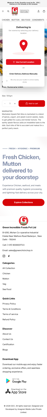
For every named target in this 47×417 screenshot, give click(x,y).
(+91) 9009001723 (15, 245)
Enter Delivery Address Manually (23, 74)
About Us (7, 334)
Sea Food (7, 289)
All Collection (9, 268)
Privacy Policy (9, 303)
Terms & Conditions (12, 309)
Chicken (6, 273)
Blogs (5, 349)
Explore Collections (23, 202)
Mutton (6, 278)
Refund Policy (9, 319)
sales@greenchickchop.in (21, 250)
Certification (8, 344)
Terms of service (10, 314)
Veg (4, 284)
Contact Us (8, 339)
